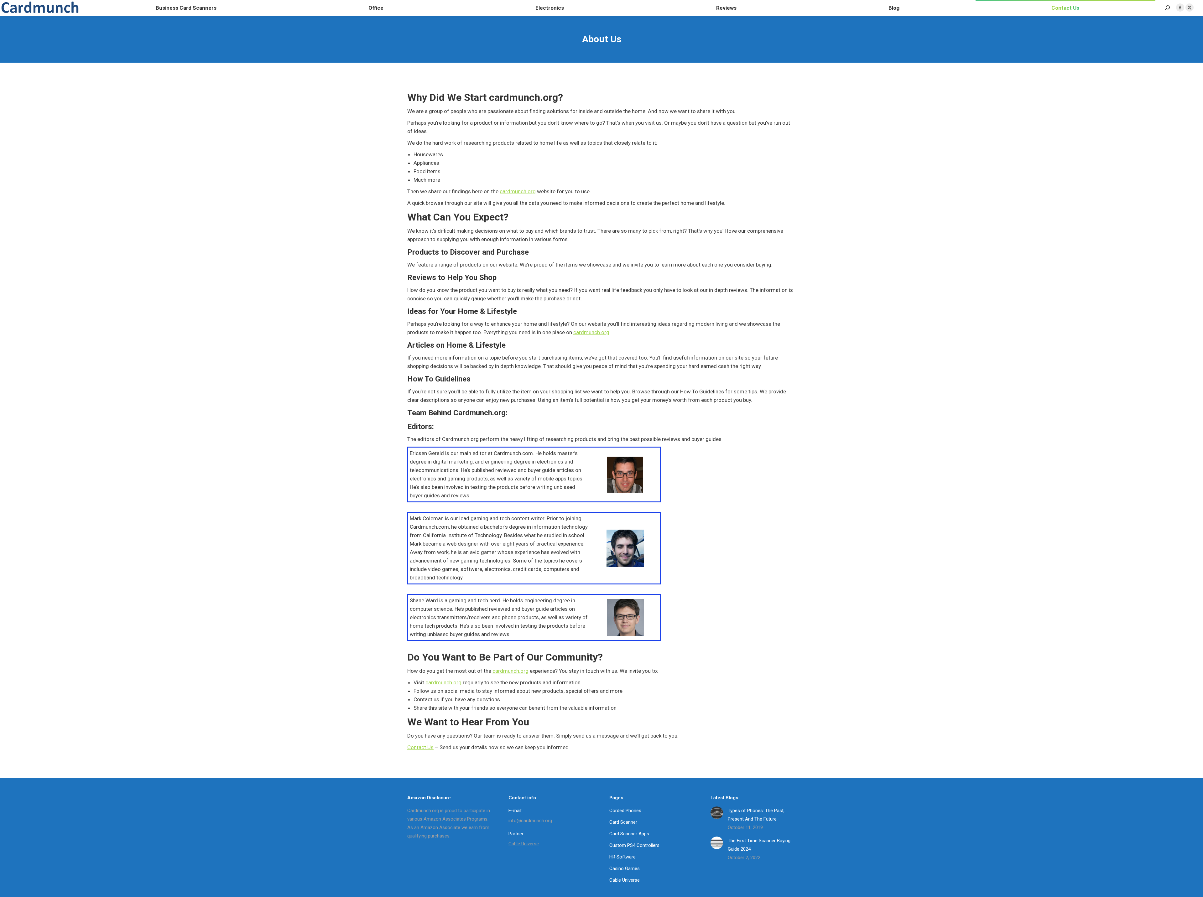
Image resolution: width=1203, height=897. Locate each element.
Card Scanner (623, 822)
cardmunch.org (518, 191)
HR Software (622, 857)
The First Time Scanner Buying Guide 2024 (759, 845)
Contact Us (420, 747)
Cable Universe (523, 844)
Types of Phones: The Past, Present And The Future (756, 815)
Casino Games (624, 868)
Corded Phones (625, 810)
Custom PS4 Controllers (634, 845)
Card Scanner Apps (629, 834)
